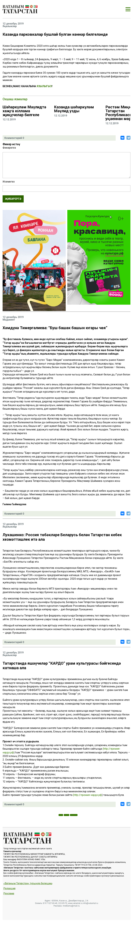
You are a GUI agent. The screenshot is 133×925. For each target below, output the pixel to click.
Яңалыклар (10, 26)
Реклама (8, 893)
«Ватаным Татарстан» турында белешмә (27, 883)
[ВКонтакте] (122, 138)
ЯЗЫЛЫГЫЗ (44, 86)
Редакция (9, 888)
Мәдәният (9, 319)
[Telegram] (128, 138)
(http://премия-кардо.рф (87, 795)
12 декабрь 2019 (13, 23)
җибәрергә (13, 198)
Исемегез (9, 182)
